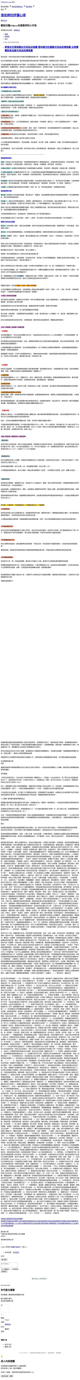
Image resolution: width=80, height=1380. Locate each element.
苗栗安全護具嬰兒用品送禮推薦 (12, 1219)
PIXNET (25, 1353)
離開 (11, 1376)
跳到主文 (4, 20)
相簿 (6, 34)
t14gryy (3, 1236)
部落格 (7, 36)
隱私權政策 (51, 1353)
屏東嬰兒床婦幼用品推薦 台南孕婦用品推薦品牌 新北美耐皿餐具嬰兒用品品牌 (28, 1221)
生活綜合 (16, 1252)
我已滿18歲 (5, 1376)
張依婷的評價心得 (13, 15)
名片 (6, 39)
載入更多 (4, 1259)
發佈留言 (4, 1271)
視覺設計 (17, 30)
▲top (2, 1256)
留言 (17, 1247)
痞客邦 (13, 1247)
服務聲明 (58, 1353)
